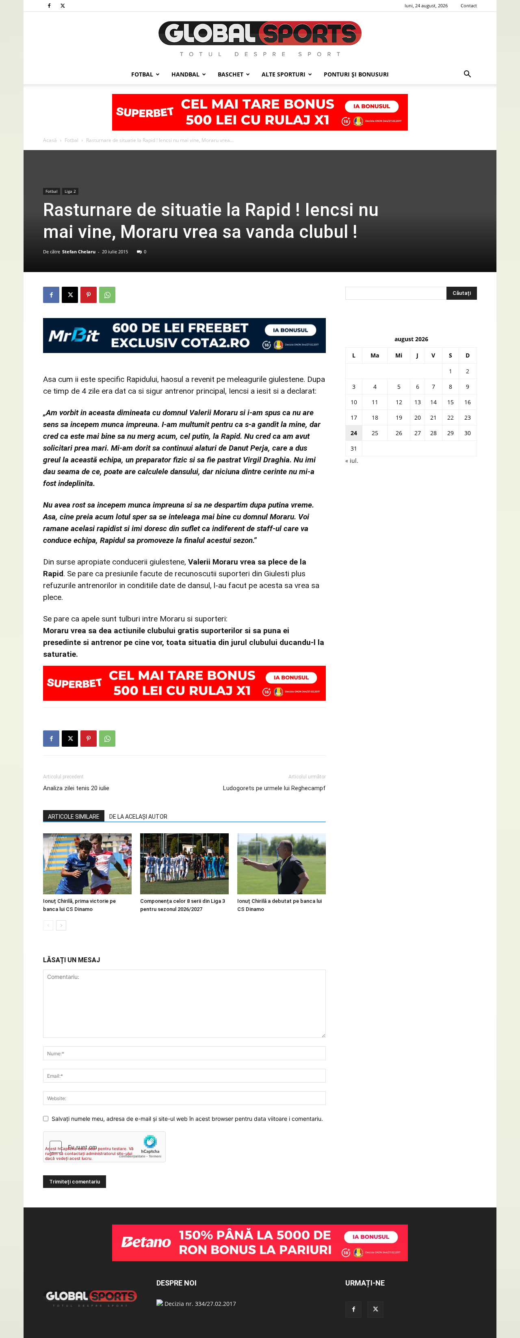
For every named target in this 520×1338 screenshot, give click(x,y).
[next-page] (61, 925)
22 (450, 417)
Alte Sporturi (284, 74)
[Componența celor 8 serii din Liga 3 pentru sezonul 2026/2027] (184, 863)
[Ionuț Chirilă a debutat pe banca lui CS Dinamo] (281, 863)
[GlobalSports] (260, 38)
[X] (62, 5)
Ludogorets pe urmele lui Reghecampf (274, 788)
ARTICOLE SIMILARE (74, 816)
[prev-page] (48, 925)
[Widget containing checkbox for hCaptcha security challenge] (104, 1146)
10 (354, 402)
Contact (469, 5)
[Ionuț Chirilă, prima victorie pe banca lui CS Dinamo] (87, 863)
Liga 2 (70, 191)
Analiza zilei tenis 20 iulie (76, 788)
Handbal (185, 74)
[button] (467, 75)
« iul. (351, 460)
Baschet (230, 74)
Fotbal (142, 74)
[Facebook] (49, 5)
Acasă (50, 140)
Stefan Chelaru (78, 251)
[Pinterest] (88, 295)
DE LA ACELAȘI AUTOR (138, 816)
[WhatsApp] (107, 295)
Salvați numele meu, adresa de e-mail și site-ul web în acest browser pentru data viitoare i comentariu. (187, 1118)
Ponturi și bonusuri (356, 74)
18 (375, 417)
